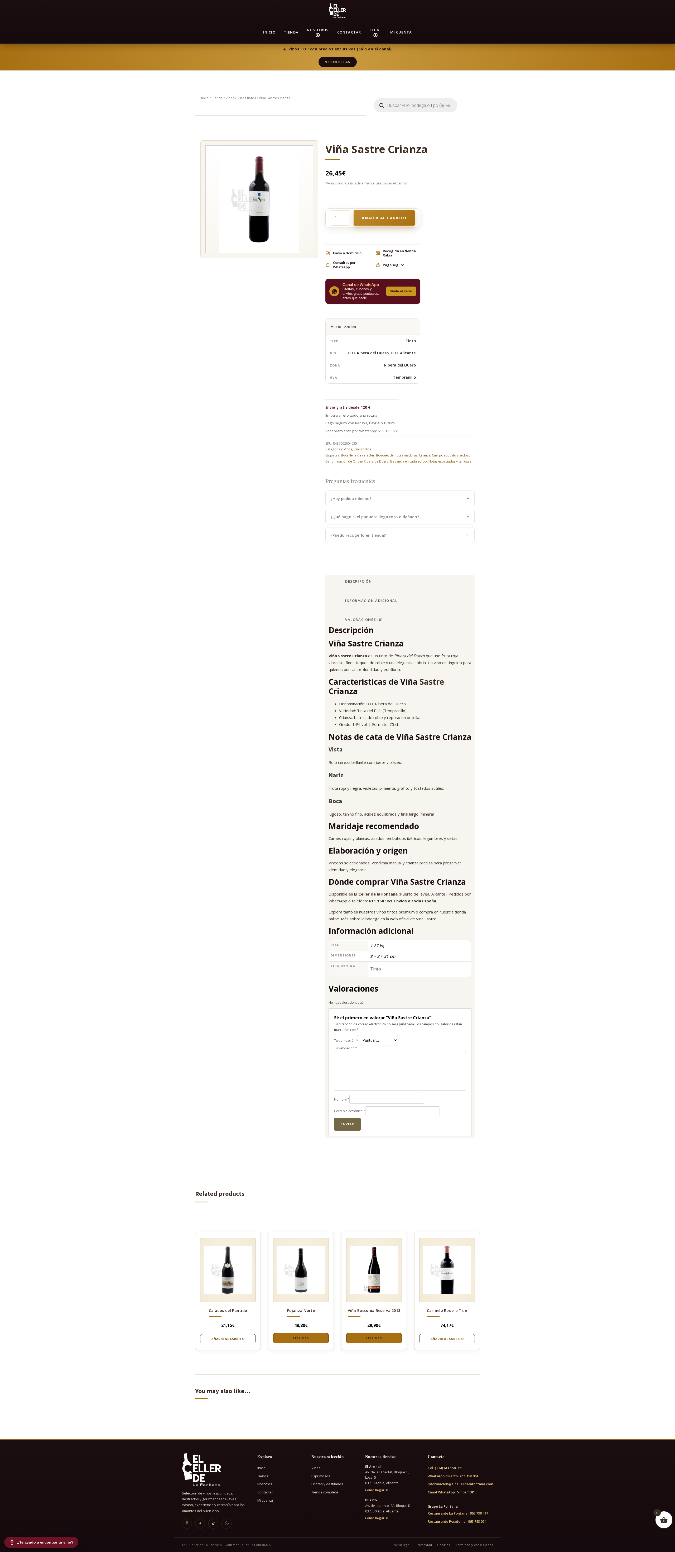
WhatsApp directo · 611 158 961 (453, 1476)
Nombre (341, 1099)
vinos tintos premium (396, 912)
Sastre (432, 681)
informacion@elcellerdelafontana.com (460, 1484)
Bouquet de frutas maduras (396, 455)
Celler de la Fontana (378, 894)
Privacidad (424, 1545)
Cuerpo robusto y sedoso (451, 455)
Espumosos (320, 1476)
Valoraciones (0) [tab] (364, 619)
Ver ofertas (337, 62)
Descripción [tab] (358, 581)
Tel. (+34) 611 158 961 (445, 1467)
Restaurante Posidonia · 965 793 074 (457, 1521)
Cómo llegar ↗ (376, 1490)
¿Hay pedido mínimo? (351, 498)
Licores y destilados (327, 1484)
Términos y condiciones (474, 1545)
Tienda (291, 32)
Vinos (230, 98)
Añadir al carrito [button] (228, 1339)
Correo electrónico (349, 1111)
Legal (376, 29)
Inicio (269, 32)
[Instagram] (187, 1523)
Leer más (301, 1338)
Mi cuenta (401, 32)
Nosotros (318, 29)
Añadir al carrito (384, 217)
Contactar (349, 32)
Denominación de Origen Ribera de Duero (357, 461)
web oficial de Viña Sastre (413, 918)
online (334, 918)
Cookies (443, 1545)
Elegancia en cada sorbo (408, 461)
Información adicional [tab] (371, 600)
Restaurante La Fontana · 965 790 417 (458, 1513)
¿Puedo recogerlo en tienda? (358, 535)
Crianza (424, 455)
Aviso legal (402, 1545)
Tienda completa (324, 1492)
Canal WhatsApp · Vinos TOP (451, 1492)
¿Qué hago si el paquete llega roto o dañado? (374, 516)
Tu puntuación (346, 1040)
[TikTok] (213, 1523)
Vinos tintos (247, 98)
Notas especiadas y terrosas (449, 461)
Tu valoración (345, 1048)
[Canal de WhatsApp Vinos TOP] (226, 1523)
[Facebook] (200, 1523)
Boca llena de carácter (357, 455)
